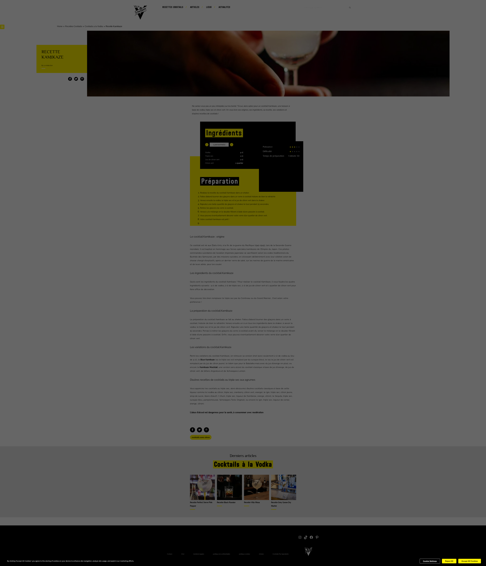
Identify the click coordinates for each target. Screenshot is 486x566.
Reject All (449, 561)
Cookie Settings (430, 561)
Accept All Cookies (469, 561)
